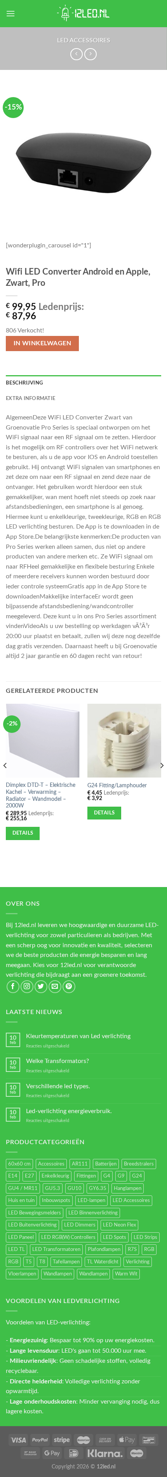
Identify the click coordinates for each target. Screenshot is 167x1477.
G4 (106, 1176)
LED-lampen (91, 1200)
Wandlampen (57, 1274)
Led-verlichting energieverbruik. (69, 1111)
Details (22, 833)
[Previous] (5, 781)
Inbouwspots (56, 1200)
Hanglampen (127, 1188)
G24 (137, 1176)
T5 (29, 1262)
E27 (29, 1176)
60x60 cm (19, 1164)
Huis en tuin (21, 1200)
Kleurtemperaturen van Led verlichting (78, 1036)
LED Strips (145, 1237)
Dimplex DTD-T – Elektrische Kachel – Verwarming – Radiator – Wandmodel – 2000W (40, 796)
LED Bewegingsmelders (34, 1213)
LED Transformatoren (56, 1249)
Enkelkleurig (55, 1176)
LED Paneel (21, 1237)
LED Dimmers (80, 1225)
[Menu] (10, 13)
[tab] (83, 383)
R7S (132, 1249)
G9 (121, 1176)
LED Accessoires (83, 40)
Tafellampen (66, 1262)
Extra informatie (30, 398)
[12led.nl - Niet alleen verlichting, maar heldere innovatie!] (83, 13)
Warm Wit (126, 1274)
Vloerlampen (22, 1274)
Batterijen (106, 1164)
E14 (12, 1176)
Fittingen (86, 1176)
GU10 (75, 1188)
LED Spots (114, 1237)
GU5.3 (52, 1188)
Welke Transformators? (57, 1061)
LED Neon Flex (119, 1225)
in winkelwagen (42, 343)
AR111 (80, 1164)
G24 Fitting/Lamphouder (117, 785)
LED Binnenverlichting (93, 1213)
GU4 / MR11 (23, 1188)
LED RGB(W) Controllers (68, 1237)
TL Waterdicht (102, 1262)
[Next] (161, 781)
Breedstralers (139, 1164)
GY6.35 (97, 1188)
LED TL (16, 1249)
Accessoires (51, 1164)
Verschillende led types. (58, 1086)
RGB (149, 1249)
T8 (42, 1262)
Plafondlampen (104, 1249)
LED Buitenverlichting (32, 1225)
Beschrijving (24, 383)
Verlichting (138, 1262)
